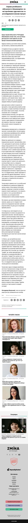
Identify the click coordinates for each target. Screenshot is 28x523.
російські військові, (5, 297)
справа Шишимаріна (12, 297)
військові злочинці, (9, 295)
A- (6, 23)
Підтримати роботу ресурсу (14, 501)
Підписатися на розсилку (14, 505)
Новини (14, 477)
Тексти (14, 478)
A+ (3, 23)
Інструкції (14, 480)
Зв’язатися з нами (14, 509)
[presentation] (3, 426)
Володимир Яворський (20, 16)
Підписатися (8, 29)
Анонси (14, 484)
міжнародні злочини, (17, 295)
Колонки (14, 482)
